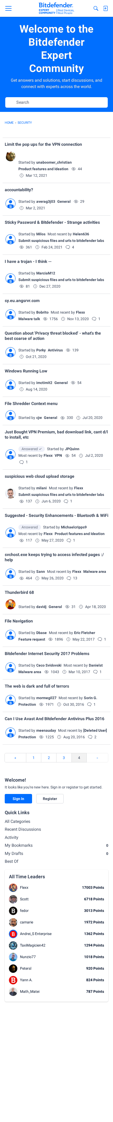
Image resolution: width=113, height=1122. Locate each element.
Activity (11, 837)
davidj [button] (41, 607)
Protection (27, 704)
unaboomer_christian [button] (54, 162)
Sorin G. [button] (90, 698)
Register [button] (50, 799)
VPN (58, 455)
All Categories (17, 821)
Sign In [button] (18, 799)
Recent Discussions (23, 829)
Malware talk (29, 319)
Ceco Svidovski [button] (48, 665)
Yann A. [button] (26, 980)
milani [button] (41, 488)
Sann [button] (40, 571)
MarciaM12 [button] (45, 273)
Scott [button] (24, 899)
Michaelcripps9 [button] (74, 527)
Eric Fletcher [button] (84, 633)
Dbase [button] (41, 633)
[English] (56, 8)
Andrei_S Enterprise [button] (36, 934)
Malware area (94, 571)
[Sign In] (105, 8)
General (64, 201)
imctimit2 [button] (44, 383)
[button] (10, 156)
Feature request (31, 639)
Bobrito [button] (42, 312)
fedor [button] (24, 910)
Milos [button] (40, 234)
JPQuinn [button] (72, 449)
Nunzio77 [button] (28, 957)
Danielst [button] (96, 665)
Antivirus (55, 350)
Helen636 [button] (81, 234)
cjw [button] (39, 417)
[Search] (96, 8)
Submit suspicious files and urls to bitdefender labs (61, 240)
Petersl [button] (25, 968)
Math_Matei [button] (29, 991)
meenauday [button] (46, 730)
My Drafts (56, 853)
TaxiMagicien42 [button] (32, 945)
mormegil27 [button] (46, 698)
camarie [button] (26, 922)
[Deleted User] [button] (95, 730)
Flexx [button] (80, 312)
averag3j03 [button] (45, 201)
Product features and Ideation (43, 169)
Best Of (11, 861)
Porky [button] (41, 350)
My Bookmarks (56, 845)
